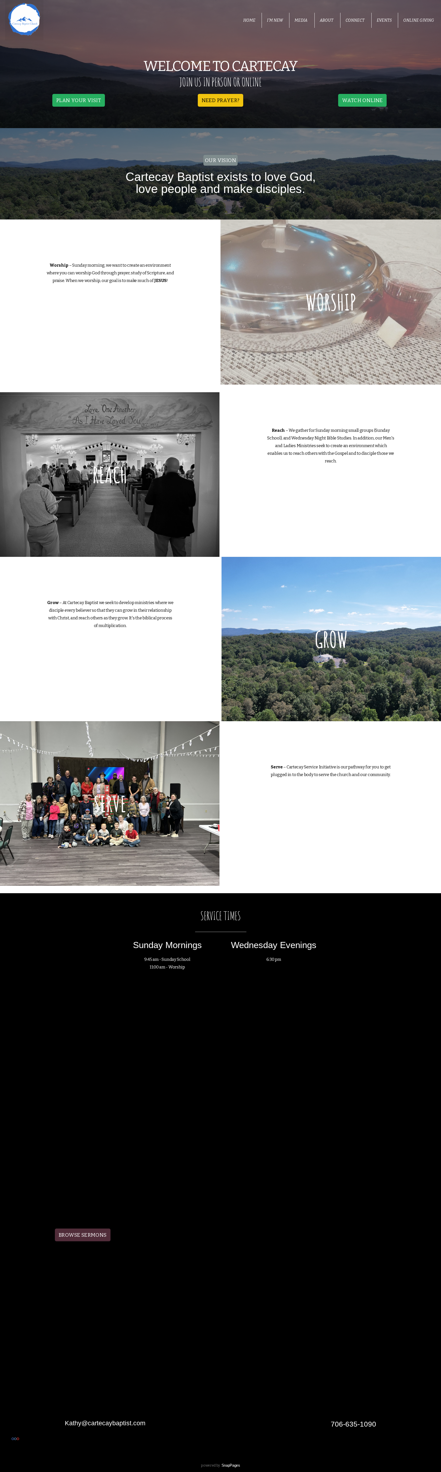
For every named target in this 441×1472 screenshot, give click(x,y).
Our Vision (220, 160)
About (327, 20)
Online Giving (418, 20)
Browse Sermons (83, 1235)
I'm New (275, 20)
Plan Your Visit (78, 100)
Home (249, 20)
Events (384, 20)
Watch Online (362, 100)
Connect (355, 20)
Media (301, 20)
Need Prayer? (221, 100)
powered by (220, 1465)
